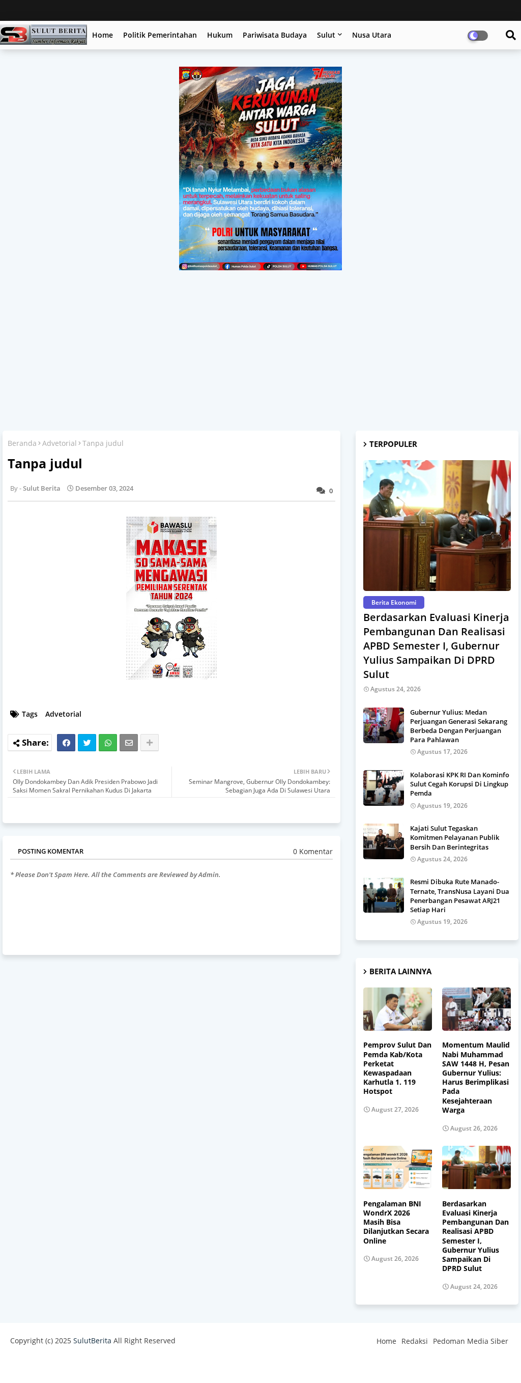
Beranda (22, 443)
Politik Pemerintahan (160, 35)
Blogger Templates (82, 1365)
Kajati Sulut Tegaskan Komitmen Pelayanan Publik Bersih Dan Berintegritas (454, 837)
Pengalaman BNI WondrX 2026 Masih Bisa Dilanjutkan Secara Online (396, 1222)
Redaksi (414, 1341)
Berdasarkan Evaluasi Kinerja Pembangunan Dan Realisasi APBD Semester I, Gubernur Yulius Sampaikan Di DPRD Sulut (436, 645)
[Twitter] (87, 742)
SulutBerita (92, 1340)
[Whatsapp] (108, 742)
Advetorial (59, 443)
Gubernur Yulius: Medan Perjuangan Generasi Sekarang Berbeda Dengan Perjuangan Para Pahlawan (458, 726)
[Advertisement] (260, 346)
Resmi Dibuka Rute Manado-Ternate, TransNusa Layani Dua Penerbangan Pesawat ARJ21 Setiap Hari (459, 895)
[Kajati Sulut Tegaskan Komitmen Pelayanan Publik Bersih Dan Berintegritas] (383, 841)
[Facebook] (66, 742)
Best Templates (199, 1365)
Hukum (220, 35)
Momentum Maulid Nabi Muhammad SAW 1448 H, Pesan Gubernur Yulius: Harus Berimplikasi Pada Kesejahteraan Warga (476, 1077)
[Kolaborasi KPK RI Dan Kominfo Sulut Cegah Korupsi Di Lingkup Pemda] (383, 788)
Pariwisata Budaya (275, 35)
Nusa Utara (371, 35)
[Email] (129, 742)
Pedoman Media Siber (470, 1341)
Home (102, 35)
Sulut (326, 35)
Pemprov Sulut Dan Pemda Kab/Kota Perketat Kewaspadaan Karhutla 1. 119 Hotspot (397, 1068)
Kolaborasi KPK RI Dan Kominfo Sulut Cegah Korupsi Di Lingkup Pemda (459, 784)
